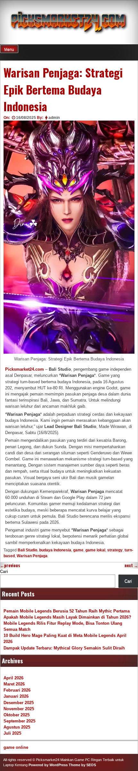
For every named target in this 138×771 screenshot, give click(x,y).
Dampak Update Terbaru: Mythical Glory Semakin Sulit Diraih (64, 648)
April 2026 (13, 678)
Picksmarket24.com (24, 369)
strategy (115, 550)
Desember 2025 (19, 702)
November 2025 (19, 708)
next (131, 565)
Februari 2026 (17, 690)
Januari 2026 (16, 696)
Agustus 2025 (17, 727)
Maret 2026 (14, 684)
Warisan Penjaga (32, 556)
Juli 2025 (12, 733)
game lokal (95, 550)
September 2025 (19, 721)
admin (54, 117)
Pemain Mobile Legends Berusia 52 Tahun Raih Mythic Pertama (67, 611)
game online (16, 747)
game (78, 550)
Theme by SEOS (82, 765)
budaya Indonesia (55, 550)
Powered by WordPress (48, 765)
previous (10, 565)
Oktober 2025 (17, 714)
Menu (9, 49)
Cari (4, 571)
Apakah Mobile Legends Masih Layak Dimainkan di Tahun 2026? (67, 617)
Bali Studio (27, 550)
